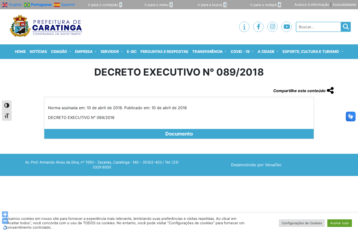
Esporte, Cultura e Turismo (311, 51)
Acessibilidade (344, 4)
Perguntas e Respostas (164, 51)
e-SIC (132, 51)
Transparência (207, 51)
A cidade (266, 51)
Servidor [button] (110, 51)
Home (20, 51)
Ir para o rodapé (265, 5)
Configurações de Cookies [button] (302, 223)
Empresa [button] (83, 51)
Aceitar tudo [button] (339, 223)
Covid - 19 (240, 51)
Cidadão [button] (59, 51)
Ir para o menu (158, 5)
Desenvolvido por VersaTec (256, 164)
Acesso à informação (311, 4)
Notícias (38, 51)
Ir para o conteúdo (105, 5)
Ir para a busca (212, 5)
